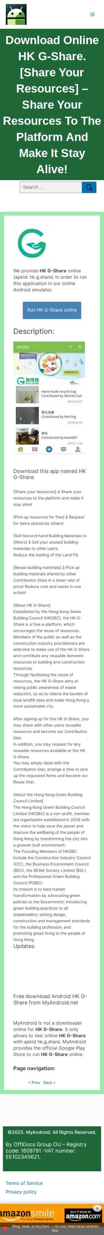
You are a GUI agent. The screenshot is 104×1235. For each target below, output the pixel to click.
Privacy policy (21, 1192)
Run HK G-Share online (52, 310)
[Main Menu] (93, 14)
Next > (49, 1082)
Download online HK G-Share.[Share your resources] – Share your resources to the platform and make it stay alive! (52, 105)
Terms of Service (24, 1183)
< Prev (34, 1082)
